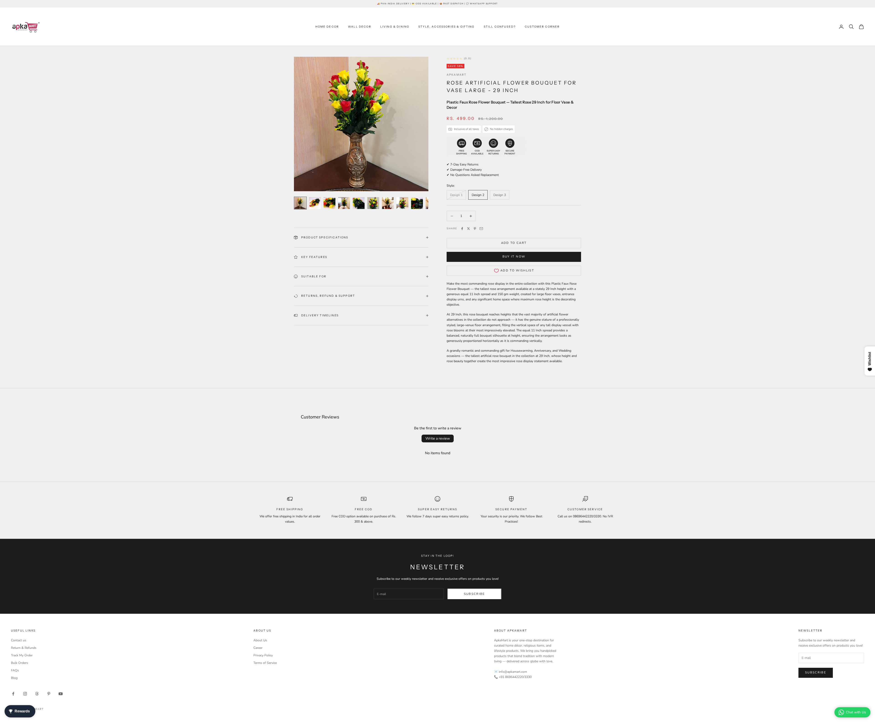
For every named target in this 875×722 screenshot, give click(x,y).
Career (257, 648)
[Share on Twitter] (468, 228)
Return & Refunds (23, 648)
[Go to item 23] (387, 203)
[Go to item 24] (402, 203)
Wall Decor (359, 26)
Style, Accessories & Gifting (446, 26)
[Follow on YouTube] (60, 693)
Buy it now (513, 257)
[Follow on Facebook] (13, 693)
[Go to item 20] (344, 203)
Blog (14, 678)
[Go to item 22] (373, 203)
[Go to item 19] (329, 203)
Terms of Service (265, 663)
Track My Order (22, 655)
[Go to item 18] (315, 203)
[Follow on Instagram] (25, 693)
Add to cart (514, 243)
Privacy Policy (263, 655)
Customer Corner (542, 26)
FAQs (15, 670)
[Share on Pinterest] (475, 228)
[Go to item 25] (417, 203)
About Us (260, 640)
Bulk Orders (19, 663)
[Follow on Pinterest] (48, 693)
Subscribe (474, 594)
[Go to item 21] (358, 203)
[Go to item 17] (300, 203)
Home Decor (327, 26)
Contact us (18, 640)
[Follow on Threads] (37, 693)
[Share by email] (481, 228)
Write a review (437, 438)
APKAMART (456, 74)
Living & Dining (394, 26)
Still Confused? (500, 26)
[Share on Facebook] (462, 228)
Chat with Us (856, 712)
